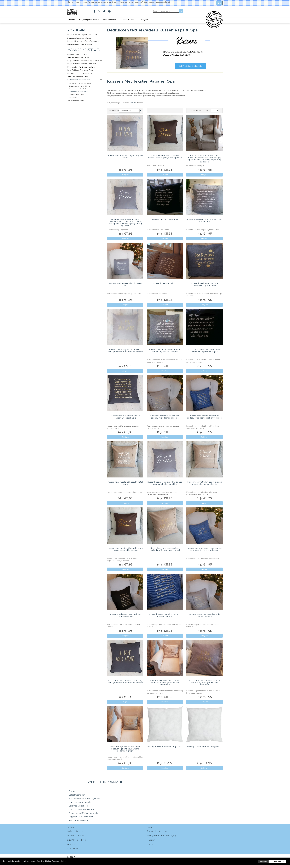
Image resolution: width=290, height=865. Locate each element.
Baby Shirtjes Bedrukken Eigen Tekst (82, 64)
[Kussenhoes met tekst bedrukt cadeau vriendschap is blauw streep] (204, 393)
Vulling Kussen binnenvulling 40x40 (164, 747)
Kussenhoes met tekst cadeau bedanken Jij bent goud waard (165, 549)
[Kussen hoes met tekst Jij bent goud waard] (125, 133)
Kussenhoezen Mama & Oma (79, 86)
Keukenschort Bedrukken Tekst (79, 73)
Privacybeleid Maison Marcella (83, 813)
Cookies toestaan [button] (277, 861)
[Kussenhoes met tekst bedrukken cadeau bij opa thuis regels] (165, 327)
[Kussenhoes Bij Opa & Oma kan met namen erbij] (204, 197)
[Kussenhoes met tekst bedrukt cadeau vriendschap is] (125, 393)
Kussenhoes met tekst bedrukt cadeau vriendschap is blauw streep (204, 417)
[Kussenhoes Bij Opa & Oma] (165, 197)
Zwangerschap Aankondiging (79, 38)
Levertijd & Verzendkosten (81, 809)
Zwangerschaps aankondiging (162, 835)
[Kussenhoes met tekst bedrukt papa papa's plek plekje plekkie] (165, 459)
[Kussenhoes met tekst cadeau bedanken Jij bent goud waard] (165, 525)
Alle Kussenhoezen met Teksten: (80, 83)
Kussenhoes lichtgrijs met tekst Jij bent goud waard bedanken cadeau (125, 350)
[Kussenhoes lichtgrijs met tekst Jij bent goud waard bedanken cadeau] (125, 327)
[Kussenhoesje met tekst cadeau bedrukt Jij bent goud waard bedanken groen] (125, 724)
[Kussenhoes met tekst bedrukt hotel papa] (125, 459)
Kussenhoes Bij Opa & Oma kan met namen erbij (204, 220)
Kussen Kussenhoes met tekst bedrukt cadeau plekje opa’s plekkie (164, 156)
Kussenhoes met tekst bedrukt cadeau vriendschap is (125, 417)
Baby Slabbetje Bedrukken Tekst (80, 70)
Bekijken (125, 175)
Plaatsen (151, 840)
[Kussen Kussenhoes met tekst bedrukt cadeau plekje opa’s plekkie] (165, 133)
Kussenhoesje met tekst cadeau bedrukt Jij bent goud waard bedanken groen (125, 749)
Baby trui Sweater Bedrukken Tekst (81, 67)
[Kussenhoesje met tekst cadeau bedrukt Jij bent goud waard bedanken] (165, 658)
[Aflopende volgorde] (141, 111)
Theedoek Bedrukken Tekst (78, 76)
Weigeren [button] (263, 861)
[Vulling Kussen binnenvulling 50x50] (204, 724)
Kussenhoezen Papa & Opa (78, 92)
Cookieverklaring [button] (44, 861)
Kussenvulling (74, 97)
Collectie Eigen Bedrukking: (78, 54)
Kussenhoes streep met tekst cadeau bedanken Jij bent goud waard (204, 549)
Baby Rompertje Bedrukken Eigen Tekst (83, 61)
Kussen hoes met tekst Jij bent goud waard (125, 156)
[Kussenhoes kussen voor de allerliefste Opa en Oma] (204, 261)
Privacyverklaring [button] (59, 861)
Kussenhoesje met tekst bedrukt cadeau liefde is (125, 615)
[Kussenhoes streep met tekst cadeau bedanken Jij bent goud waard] (204, 525)
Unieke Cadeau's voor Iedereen (79, 44)
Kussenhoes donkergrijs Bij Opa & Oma (125, 284)
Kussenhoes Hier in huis (164, 283)
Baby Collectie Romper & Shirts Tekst (82, 35)
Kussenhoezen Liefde (76, 94)
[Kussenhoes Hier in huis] (165, 261)
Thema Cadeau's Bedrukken (78, 57)
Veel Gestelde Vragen (79, 820)
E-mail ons (72, 849)
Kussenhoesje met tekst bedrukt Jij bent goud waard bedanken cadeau (125, 681)
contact (132, 103)
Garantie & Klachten (78, 806)
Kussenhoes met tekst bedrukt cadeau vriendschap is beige (165, 417)
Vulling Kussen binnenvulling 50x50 (204, 747)
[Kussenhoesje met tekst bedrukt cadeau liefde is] (125, 592)
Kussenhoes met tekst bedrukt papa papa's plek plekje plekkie (164, 483)
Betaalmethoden (77, 795)
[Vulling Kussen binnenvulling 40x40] (165, 724)
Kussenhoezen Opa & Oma (78, 89)
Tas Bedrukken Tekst (75, 101)
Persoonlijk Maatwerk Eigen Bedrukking (83, 41)
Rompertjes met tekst (157, 831)
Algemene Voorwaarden (80, 802)
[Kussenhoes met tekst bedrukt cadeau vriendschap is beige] (165, 393)
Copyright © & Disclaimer (81, 817)
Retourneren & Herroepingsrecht (84, 798)
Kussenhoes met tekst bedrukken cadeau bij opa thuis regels (165, 350)
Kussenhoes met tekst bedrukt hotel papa (125, 483)
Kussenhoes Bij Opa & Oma (165, 219)
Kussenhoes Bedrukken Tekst (78, 80)
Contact (72, 791)
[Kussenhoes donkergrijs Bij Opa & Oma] (125, 261)
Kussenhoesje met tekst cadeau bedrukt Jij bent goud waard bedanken (165, 682)
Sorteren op (114, 111)
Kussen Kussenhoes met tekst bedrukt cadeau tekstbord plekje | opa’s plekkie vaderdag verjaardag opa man (204, 158)
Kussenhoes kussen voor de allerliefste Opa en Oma (204, 284)
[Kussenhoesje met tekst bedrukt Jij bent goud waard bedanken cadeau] (125, 658)
